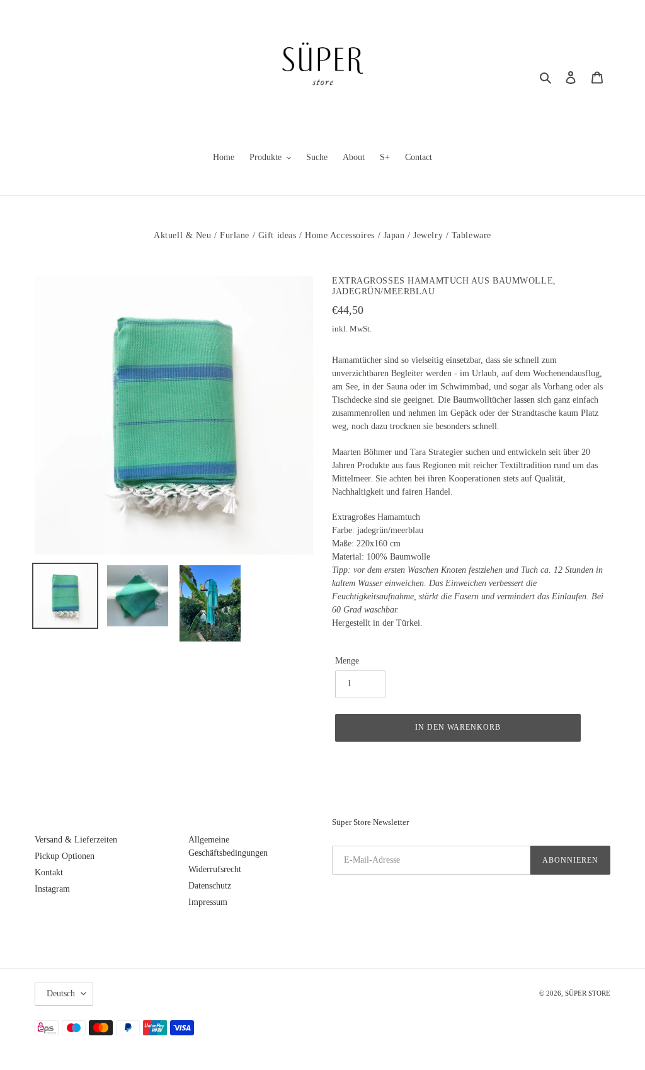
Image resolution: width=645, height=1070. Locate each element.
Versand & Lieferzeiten (76, 839)
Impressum (207, 902)
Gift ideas (277, 235)
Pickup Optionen (64, 856)
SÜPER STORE (587, 993)
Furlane (234, 235)
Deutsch (61, 993)
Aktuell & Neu (182, 235)
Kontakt (49, 872)
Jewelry (428, 235)
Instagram (52, 889)
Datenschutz (209, 885)
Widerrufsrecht (214, 869)
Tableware (471, 235)
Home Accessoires (340, 235)
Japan (394, 235)
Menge (347, 660)
